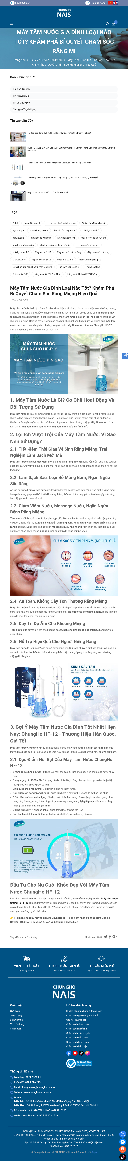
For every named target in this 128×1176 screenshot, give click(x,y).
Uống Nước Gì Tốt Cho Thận (47, 274)
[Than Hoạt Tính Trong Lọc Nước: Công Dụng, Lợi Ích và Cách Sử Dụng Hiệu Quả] (18, 181)
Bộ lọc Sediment (32, 223)
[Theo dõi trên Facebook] (68, 1053)
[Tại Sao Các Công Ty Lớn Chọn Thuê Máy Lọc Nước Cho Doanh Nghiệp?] (18, 137)
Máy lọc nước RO (21, 252)
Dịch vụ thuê (16, 1019)
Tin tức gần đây (21, 120)
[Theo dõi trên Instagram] (87, 1053)
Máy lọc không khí (66, 238)
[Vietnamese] (110, 3)
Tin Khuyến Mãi (21, 95)
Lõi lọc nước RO (91, 230)
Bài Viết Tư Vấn (21, 89)
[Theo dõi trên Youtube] (75, 1053)
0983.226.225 (33, 1082)
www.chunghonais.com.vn (38, 1092)
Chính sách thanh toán (77, 1024)
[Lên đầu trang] (123, 1163)
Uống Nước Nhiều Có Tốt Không (82, 274)
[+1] (114, 937)
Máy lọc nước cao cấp (23, 245)
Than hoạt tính (93, 267)
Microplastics (19, 259)
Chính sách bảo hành (77, 1037)
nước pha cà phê (65, 259)
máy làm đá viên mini (41, 238)
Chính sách (16, 1028)
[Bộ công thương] (92, 1063)
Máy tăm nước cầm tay (26, 937)
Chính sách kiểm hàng (77, 1042)
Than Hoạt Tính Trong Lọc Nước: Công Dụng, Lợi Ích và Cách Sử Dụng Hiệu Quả (62, 177)
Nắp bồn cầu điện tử (41, 259)
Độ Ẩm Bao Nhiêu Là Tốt (94, 223)
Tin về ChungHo (21, 102)
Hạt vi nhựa (18, 230)
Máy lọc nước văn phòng (69, 252)
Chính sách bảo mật (76, 1046)
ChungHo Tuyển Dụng (24, 109)
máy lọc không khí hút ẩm (93, 238)
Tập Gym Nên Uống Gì (68, 267)
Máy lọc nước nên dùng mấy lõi (55, 245)
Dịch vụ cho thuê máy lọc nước (61, 223)
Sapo (94, 1152)
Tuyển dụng (16, 1015)
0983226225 (59, 1110)
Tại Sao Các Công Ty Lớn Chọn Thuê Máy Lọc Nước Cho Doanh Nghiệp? (59, 133)
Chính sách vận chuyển (78, 1033)
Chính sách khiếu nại (76, 1028)
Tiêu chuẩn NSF (20, 274)
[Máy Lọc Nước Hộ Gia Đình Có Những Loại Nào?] (18, 196)
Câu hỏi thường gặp (76, 1019)
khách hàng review (39, 230)
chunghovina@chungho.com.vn (38, 1087)
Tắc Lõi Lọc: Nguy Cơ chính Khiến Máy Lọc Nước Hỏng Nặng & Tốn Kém (59, 163)
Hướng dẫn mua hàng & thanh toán (84, 1011)
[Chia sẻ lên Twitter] (106, 937)
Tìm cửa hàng (98, 3)
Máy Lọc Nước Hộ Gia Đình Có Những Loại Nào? (48, 192)
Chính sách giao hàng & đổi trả (82, 1015)
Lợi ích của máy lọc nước (66, 230)
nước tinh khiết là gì (88, 259)
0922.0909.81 (22, 3)
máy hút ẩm (19, 238)
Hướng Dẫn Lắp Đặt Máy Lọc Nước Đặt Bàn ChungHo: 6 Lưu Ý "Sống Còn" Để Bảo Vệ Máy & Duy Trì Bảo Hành (71, 149)
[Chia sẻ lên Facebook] (110, 937)
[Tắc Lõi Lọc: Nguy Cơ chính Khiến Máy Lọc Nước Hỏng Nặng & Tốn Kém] (18, 166)
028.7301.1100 (41, 1110)
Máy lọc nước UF (43, 252)
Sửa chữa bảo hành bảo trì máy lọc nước (32, 267)
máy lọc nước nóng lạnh (87, 245)
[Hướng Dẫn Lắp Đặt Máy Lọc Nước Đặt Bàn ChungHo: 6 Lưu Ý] (18, 152)
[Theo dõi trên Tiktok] (81, 1053)
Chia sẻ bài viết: (95, 937)
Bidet (15, 223)
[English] (115, 3)
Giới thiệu (15, 1011)
